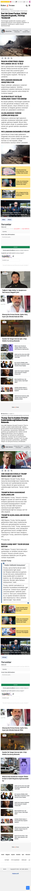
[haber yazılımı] (15, 873)
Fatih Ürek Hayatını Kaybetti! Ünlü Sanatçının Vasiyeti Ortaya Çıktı (22, 372)
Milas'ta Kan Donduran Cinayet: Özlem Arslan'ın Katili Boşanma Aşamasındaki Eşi (22, 347)
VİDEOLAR (24, 860)
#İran (3, 219)
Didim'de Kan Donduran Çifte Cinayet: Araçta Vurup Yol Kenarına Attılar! (22, 397)
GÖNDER (15, 247)
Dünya (10, 9)
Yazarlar (26, 1)
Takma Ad (3, 227)
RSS (5, 869)
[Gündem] (15, 279)
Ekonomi (28, 854)
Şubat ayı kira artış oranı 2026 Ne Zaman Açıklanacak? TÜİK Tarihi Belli (22, 356)
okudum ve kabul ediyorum (16, 250)
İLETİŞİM (7, 860)
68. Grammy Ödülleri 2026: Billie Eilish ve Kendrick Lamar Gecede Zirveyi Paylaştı (22, 364)
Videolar (13, 1)
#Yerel (9, 219)
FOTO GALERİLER (15, 860)
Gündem (11, 413)
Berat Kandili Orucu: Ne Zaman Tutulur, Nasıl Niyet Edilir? (21, 380)
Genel (2, 854)
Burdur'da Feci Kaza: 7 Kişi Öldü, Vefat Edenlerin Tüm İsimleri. (21, 837)
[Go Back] (28, 888)
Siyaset (13, 854)
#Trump (4, 657)
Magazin (8, 854)
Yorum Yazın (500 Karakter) (8, 234)
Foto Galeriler (20, 1)
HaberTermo (5, 9)
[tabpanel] (15, 208)
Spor (23, 854)
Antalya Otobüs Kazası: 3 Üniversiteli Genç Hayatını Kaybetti (21, 389)
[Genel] (15, 304)
